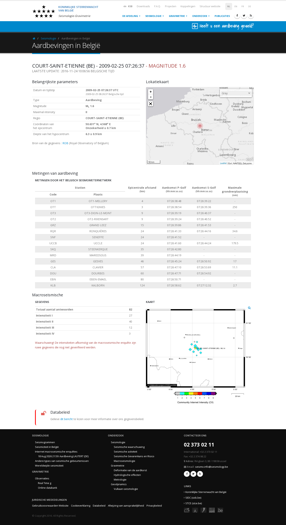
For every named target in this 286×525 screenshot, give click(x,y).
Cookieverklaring (80, 505)
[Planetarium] (187, 510)
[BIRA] (195, 510)
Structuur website (210, 6)
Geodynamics (119, 484)
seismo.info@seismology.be (211, 466)
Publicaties (222, 16)
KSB (129, 6)
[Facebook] (237, 15)
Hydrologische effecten (127, 475)
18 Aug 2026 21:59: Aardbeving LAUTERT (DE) (63, 456)
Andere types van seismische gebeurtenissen (62, 461)
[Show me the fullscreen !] (150, 103)
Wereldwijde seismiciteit (49, 465)
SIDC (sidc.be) (193, 497)
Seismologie (153, 16)
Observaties (42, 478)
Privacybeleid (154, 505)
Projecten (170, 6)
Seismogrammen (45, 442)
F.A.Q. (157, 6)
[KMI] (203, 510)
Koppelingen (188, 6)
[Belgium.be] (220, 510)
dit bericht (66, 419)
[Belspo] (212, 510)
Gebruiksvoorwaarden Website (50, 505)
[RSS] (251, 15)
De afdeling (130, 16)
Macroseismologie (124, 461)
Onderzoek (199, 16)
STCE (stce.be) (193, 503)
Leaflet (223, 163)
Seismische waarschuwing (129, 447)
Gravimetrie (177, 16)
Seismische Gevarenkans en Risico (134, 456)
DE (249, 6)
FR (242, 6)
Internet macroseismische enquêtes (56, 451)
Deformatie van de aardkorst (130, 470)
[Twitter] (244, 15)
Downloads (143, 6)
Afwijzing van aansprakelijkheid (126, 505)
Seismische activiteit (125, 451)
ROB (65, 143)
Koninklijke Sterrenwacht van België (205, 492)
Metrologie (120, 479)
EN (235, 6)
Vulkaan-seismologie (126, 489)
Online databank (47, 487)
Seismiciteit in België (47, 447)
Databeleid (99, 505)
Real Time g (44, 483)
